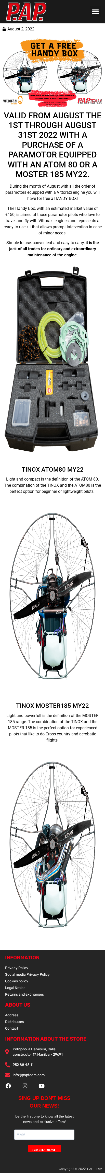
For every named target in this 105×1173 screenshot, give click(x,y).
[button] (95, 11)
